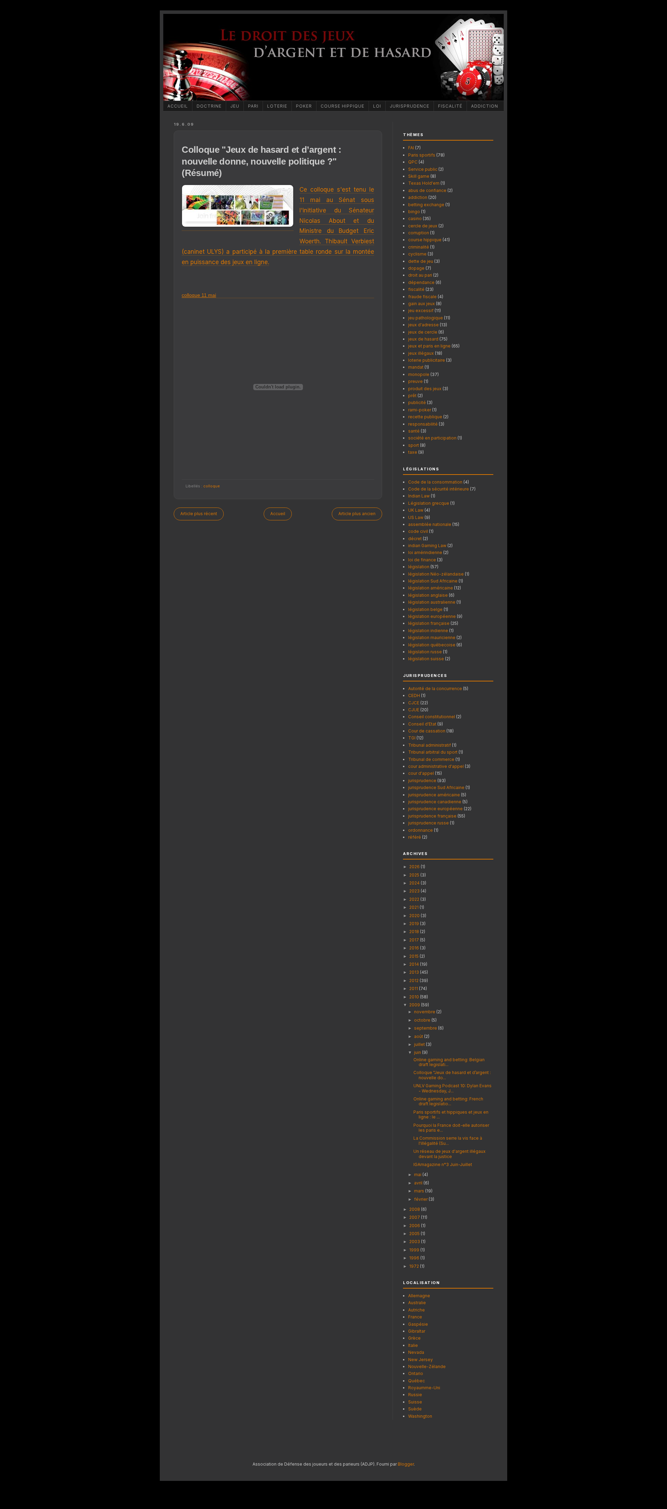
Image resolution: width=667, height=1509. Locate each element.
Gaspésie (418, 1324)
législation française (429, 623)
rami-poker (419, 409)
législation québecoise (431, 644)
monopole (418, 374)
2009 (415, 1004)
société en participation (432, 438)
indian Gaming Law (427, 545)
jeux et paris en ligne (429, 346)
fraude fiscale (422, 296)
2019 (414, 923)
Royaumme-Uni (424, 1387)
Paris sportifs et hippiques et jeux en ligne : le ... (450, 1114)
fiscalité (416, 289)
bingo (414, 211)
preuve (415, 381)
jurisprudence (422, 780)
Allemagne (419, 1295)
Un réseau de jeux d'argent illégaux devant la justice (449, 1154)
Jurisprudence (409, 106)
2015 (414, 956)
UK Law (415, 510)
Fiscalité (450, 106)
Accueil (177, 106)
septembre (426, 1028)
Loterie (277, 106)
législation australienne (431, 602)
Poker (304, 106)
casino (415, 218)
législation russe (425, 651)
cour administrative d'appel (436, 766)
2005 (415, 1233)
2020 (415, 915)
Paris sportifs (421, 155)
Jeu (234, 106)
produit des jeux (425, 388)
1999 (414, 1249)
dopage (416, 268)
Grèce (414, 1338)
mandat (415, 367)
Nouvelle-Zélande (427, 1366)
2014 (414, 964)
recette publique (425, 416)
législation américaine (430, 587)
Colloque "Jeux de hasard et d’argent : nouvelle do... (452, 1075)
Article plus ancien (357, 513)
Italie (413, 1345)
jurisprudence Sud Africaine (436, 787)
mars (419, 1190)
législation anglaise (428, 595)
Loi (377, 106)
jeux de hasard (423, 339)
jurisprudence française (432, 816)
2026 (415, 866)
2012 (414, 980)
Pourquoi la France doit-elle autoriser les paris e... (451, 1128)
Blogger (406, 1464)
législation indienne (428, 630)
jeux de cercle (422, 332)
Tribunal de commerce (431, 759)
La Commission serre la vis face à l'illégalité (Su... (447, 1140)
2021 (414, 907)
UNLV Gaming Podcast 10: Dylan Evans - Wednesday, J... (452, 1088)
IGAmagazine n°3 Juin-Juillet (442, 1164)
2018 (414, 931)
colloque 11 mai (199, 295)
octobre (422, 1020)
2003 (415, 1241)
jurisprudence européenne (435, 808)
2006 (415, 1225)
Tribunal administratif (429, 745)
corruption (418, 232)
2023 (415, 891)
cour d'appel (421, 773)
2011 (414, 988)
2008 (415, 1209)
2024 (415, 883)
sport (413, 445)
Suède (415, 1408)
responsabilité (423, 424)
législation (418, 566)
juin (418, 1052)
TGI (411, 737)
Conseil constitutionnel (431, 716)
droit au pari (420, 275)
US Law (415, 517)
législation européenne (432, 616)
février (421, 1199)
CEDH (414, 695)
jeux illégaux (421, 353)
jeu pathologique (425, 317)
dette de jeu (420, 261)
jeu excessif (421, 310)
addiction (417, 197)
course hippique (425, 239)
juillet (420, 1044)
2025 (414, 875)
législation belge (425, 609)
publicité (417, 402)
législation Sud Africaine (433, 581)
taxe (412, 452)
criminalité (418, 247)
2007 (415, 1217)
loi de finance (422, 559)
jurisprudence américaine (434, 794)
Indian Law (419, 495)
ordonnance (420, 830)
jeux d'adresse (423, 324)
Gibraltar (416, 1331)
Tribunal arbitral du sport (433, 752)
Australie (417, 1302)
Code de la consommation (435, 482)
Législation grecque (428, 503)
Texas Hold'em (423, 183)
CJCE (413, 702)
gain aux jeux (421, 303)
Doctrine (209, 106)
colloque (211, 486)
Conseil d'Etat (422, 724)
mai (418, 1174)
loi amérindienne (425, 552)
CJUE (413, 709)
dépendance (421, 282)
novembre (425, 1011)
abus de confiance (427, 190)
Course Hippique (342, 106)
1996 (414, 1257)
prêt (412, 395)
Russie (415, 1394)
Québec (416, 1380)
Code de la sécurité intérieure (438, 489)
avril (418, 1182)
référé (414, 837)
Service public (422, 169)
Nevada (416, 1352)
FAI (411, 147)
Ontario (415, 1373)
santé (414, 431)
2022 (414, 899)
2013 (414, 972)
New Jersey (420, 1359)
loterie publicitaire (426, 360)
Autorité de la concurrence (435, 688)
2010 (414, 996)
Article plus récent (198, 513)
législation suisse (426, 658)
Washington (420, 1416)
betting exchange (426, 204)
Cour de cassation (426, 730)
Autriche (416, 1310)
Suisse (415, 1402)
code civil (418, 531)
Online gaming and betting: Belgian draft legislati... (449, 1062)
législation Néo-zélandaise (436, 574)
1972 (414, 1266)
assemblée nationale (429, 524)
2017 (414, 939)
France (415, 1316)
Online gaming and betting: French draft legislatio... (448, 1101)
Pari (253, 106)
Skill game (418, 176)
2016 (414, 947)
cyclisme (417, 254)
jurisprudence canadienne (434, 801)
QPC (413, 162)
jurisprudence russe (428, 822)
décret (415, 538)
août (419, 1036)
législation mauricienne (431, 637)
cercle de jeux (422, 225)
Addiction (484, 106)
